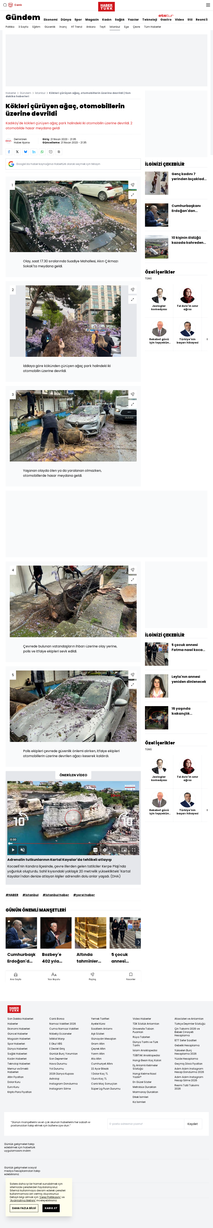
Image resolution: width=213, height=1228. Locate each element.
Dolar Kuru (13, 1082)
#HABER (12, 895)
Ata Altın (96, 1058)
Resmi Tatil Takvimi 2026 (187, 1087)
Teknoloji (149, 19)
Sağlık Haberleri (17, 1053)
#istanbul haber (56, 895)
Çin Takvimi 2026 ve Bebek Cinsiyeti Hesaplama (187, 1032)
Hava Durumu (58, 1063)
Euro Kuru (13, 1087)
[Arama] (5, 5)
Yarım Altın (98, 1053)
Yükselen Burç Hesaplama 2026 (186, 1052)
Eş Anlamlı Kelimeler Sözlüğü (145, 1067)
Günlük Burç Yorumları (63, 1053)
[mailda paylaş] (50, 151)
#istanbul (30, 895)
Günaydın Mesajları (103, 1038)
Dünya (66, 19)
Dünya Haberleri (17, 1048)
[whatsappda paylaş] (42, 151)
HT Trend (76, 27)
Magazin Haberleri (18, 1038)
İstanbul (115, 27)
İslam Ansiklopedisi (145, 1050)
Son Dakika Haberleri (20, 1018)
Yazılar (133, 19)
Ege (126, 27)
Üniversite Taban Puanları (143, 1030)
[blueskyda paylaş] (25, 151)
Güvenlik (50, 27)
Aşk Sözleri (97, 1033)
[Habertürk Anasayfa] (106, 6)
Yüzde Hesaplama (186, 1058)
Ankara (90, 27)
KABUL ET (51, 1208)
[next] (138, 942)
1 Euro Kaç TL (99, 1078)
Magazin (92, 19)
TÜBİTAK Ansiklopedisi (146, 1055)
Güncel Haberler (17, 1033)
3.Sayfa (23, 27)
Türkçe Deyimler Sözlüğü (190, 1023)
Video (179, 19)
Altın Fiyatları (15, 1077)
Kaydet (193, 1124)
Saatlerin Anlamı (101, 1028)
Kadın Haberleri (17, 1058)
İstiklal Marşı (57, 1038)
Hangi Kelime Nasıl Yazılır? (144, 1075)
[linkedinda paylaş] (34, 151)
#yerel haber (84, 895)
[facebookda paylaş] (9, 151)
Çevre (136, 27)
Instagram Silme (60, 1088)
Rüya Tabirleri (141, 1037)
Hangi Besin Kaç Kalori (147, 1060)
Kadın (106, 19)
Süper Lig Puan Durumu (105, 1088)
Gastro (166, 19)
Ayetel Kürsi (98, 1023)
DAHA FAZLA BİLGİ (24, 1208)
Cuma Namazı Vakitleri (64, 1028)
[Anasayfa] (14, 1009)
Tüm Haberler (152, 27)
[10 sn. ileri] (125, 818)
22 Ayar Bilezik (100, 1068)
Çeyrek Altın (98, 1048)
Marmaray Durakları (145, 1092)
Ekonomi (50, 19)
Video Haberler (142, 1018)
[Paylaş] (132, 185)
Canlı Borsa (56, 1018)
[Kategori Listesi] (208, 5)
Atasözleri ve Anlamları (189, 1018)
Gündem (23, 17)
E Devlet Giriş (57, 1048)
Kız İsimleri (139, 1102)
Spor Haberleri (16, 1043)
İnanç (63, 27)
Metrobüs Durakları (144, 1087)
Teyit (102, 27)
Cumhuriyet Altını (102, 1063)
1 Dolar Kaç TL (99, 1073)
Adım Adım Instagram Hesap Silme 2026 (189, 1078)
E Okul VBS (55, 1043)
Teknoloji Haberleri (18, 1063)
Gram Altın (98, 1043)
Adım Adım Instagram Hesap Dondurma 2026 (189, 1070)
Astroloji (54, 1078)
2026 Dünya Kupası (61, 1073)
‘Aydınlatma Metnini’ (23, 1200)
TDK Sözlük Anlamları (146, 1023)
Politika (10, 27)
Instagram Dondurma (63, 1083)
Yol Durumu (56, 1068)
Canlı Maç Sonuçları (104, 1083)
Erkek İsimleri (140, 1097)
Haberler (11, 93)
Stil (189, 19)
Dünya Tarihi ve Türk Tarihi (145, 1043)
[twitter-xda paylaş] (17, 151)
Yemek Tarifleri (100, 1018)
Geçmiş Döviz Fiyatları (188, 1063)
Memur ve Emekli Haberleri (17, 1070)
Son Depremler (58, 1058)
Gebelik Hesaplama (187, 1045)
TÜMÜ (148, 278)
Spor (78, 19)
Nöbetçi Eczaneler (60, 1033)
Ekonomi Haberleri (18, 1028)
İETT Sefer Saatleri (186, 1040)
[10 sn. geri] (20, 818)
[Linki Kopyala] (59, 151)
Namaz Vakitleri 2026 (62, 1023)
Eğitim (36, 27)
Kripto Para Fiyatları (19, 1092)
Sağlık (120, 19)
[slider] (73, 843)
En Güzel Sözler (142, 1082)
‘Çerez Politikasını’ (50, 1197)
